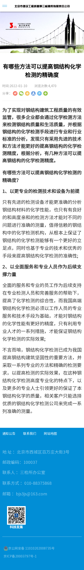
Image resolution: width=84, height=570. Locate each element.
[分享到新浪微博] (15, 93)
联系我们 (29, 433)
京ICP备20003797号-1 (20, 556)
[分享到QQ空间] (27, 93)
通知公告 (8, 433)
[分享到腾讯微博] (39, 93)
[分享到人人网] (33, 93)
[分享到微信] (21, 93)
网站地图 (50, 433)
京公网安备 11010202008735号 (31, 548)
